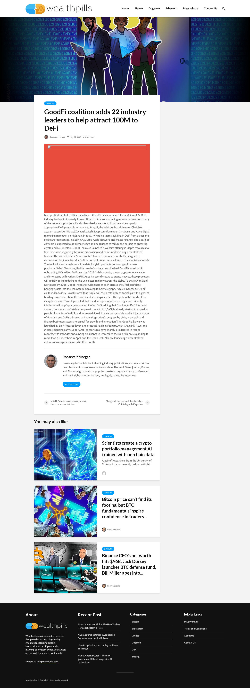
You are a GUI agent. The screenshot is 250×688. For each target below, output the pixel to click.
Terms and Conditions (195, 628)
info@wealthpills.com (47, 661)
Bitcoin (139, 8)
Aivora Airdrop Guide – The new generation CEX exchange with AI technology (95, 659)
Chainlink (50, 103)
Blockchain (137, 628)
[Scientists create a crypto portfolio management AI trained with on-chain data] (65, 454)
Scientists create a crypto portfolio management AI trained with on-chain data (128, 448)
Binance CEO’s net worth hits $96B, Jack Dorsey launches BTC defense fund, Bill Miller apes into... (129, 564)
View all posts (71, 384)
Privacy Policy (191, 621)
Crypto (135, 635)
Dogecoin (154, 8)
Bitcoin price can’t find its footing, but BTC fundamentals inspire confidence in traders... (127, 507)
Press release (190, 8)
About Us (189, 635)
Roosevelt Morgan (57, 137)
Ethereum (171, 8)
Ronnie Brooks (113, 529)
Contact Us (210, 8)
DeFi (134, 649)
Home (125, 8)
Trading (135, 656)
